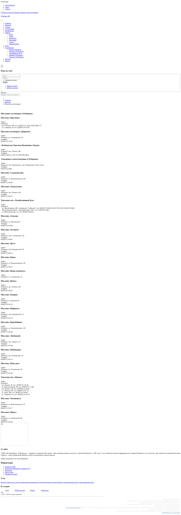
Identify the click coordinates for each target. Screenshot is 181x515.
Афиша (7, 33)
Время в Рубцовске (16, 55)
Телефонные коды (15, 53)
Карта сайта (9, 472)
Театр (11, 36)
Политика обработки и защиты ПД (17, 468)
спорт (76, 482)
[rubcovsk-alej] (19, 490)
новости (60, 482)
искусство (15, 482)
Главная (8, 23)
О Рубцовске (9, 29)
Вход (7, 7)
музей (55, 482)
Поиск (7, 9)
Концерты (12, 38)
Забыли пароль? (12, 88)
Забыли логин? (12, 86)
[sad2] (32, 490)
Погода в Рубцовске (16, 57)
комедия (28, 482)
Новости (8, 25)
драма (8, 482)
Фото (7, 46)
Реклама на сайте (11, 474)
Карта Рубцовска (15, 50)
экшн (92, 482)
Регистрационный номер (73, 507)
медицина (49, 482)
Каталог (8, 59)
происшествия (69, 482)
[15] (7, 490)
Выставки (12, 40)
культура (42, 482)
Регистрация (9, 5)
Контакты (8, 470)
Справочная (9, 48)
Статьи (7, 27)
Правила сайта (10, 467)
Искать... (4, 93)
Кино (11, 34)
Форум (7, 61)
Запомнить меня (11, 80)
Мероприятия (14, 44)
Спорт (11, 42)
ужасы (81, 482)
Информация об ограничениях (171, 512)
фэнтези (87, 482)
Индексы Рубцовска (16, 51)
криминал (35, 482)
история (22, 482)
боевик (3, 482)
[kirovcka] (45, 490)
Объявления (9, 31)
